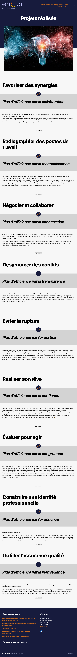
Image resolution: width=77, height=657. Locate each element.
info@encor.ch (44, 626)
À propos (59, 6)
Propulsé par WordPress (17, 653)
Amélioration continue (9, 628)
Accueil (43, 4)
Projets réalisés (58, 4)
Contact (66, 6)
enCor (8, 653)
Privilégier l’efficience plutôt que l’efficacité (15, 636)
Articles (66, 4)
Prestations (49, 4)
